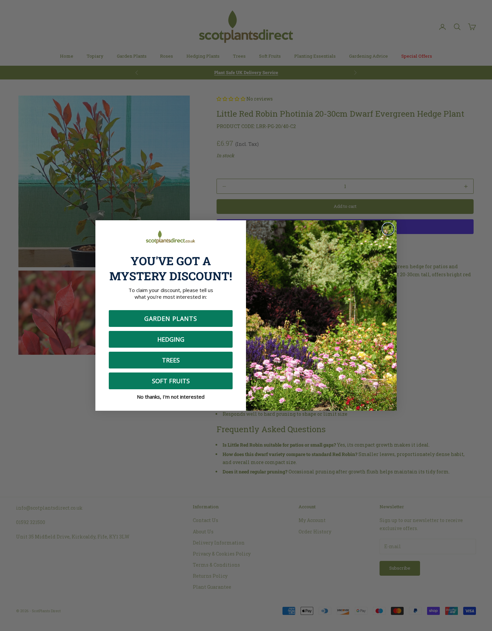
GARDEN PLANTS (170, 318)
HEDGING (170, 339)
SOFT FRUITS (171, 381)
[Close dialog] (388, 229)
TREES (171, 360)
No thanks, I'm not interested (170, 396)
